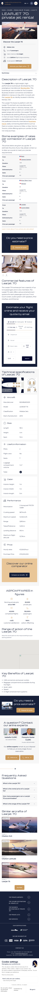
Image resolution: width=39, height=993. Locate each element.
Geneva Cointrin (26, 159)
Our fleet (19, 887)
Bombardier (25, 88)
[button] (19, 66)
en (25, 3)
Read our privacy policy (7, 974)
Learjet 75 (8, 97)
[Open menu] (36, 3)
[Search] (31, 3)
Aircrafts (9, 10)
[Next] (6, 275)
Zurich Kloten (25, 207)
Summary (5, 73)
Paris (22, 156)
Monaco (23, 183)
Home (4, 10)
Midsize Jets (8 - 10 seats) (21, 10)
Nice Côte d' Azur (26, 180)
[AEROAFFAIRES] (2, 3)
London (23, 204)
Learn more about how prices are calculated (18, 229)
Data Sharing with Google (9, 980)
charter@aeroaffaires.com (21, 953)
